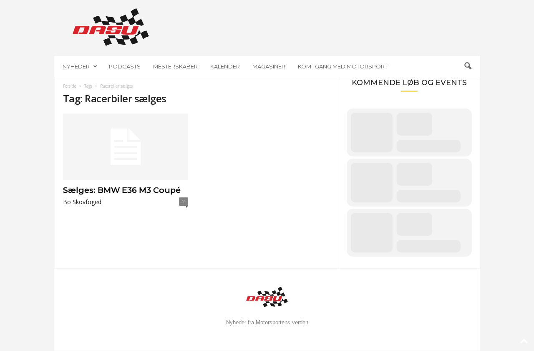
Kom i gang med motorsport (343, 66)
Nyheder (76, 66)
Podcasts (125, 66)
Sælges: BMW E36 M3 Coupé (122, 190)
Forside (69, 86)
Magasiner (268, 66)
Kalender (225, 66)
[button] (467, 66)
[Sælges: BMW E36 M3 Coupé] (125, 147)
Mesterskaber (175, 66)
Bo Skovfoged (82, 202)
